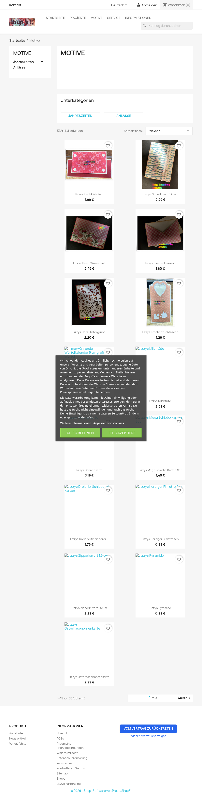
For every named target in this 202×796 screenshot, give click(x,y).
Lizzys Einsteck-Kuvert (160, 263)
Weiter (185, 698)
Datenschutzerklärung (72, 758)
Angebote (16, 733)
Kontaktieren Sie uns (71, 768)
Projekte (78, 18)
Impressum (64, 763)
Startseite (55, 18)
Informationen (138, 18)
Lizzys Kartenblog (69, 784)
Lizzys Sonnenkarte (89, 470)
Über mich (63, 733)
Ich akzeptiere (121, 432)
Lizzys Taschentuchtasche (160, 332)
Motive (97, 18)
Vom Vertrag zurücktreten (148, 728)
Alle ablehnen (80, 432)
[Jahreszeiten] (80, 111)
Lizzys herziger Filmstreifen (160, 539)
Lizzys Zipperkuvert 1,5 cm (89, 608)
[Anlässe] (123, 111)
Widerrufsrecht (67, 753)
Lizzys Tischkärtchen (89, 194)
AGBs (60, 738)
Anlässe (19, 67)
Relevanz (169, 131)
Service (114, 18)
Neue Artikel (17, 738)
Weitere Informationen (75, 423)
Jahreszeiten (23, 62)
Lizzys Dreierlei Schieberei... (89, 539)
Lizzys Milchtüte (160, 401)
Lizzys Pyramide (160, 608)
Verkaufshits (17, 743)
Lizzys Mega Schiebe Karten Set (160, 470)
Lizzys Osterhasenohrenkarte (89, 677)
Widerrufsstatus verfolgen (148, 736)
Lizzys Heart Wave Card (89, 263)
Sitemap (62, 773)
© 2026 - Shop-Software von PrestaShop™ (101, 791)
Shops (61, 778)
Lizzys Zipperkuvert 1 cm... (160, 194)
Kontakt (15, 5)
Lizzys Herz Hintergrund (89, 332)
